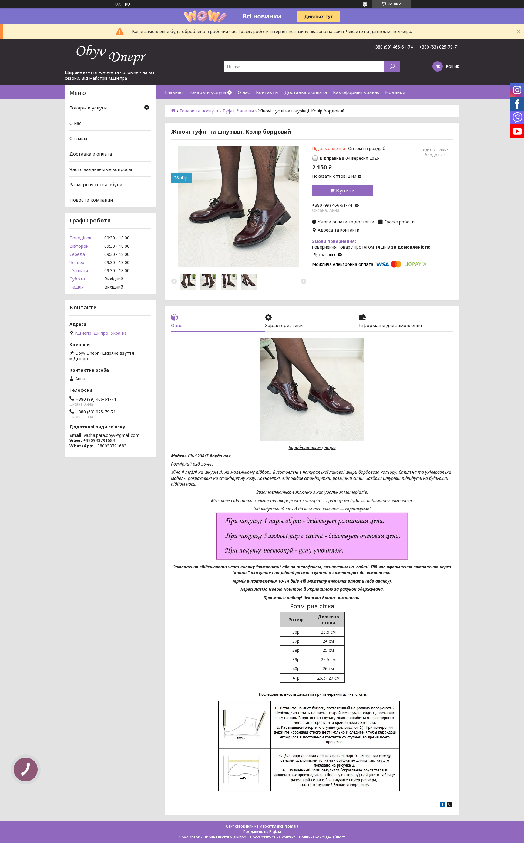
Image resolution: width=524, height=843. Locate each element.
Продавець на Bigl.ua (262, 831)
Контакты (267, 92)
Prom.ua (291, 826)
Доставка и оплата (305, 92)
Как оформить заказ (356, 92)
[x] (449, 805)
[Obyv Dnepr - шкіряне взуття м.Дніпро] (110, 54)
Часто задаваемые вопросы (100, 169)
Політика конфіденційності (322, 837)
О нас (244, 92)
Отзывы (78, 138)
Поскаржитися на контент (272, 837)
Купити (345, 190)
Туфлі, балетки (238, 111)
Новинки (395, 92)
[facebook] (442, 805)
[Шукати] (392, 66)
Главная (174, 92)
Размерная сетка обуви (95, 184)
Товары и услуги (207, 92)
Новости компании (91, 200)
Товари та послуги (199, 111)
